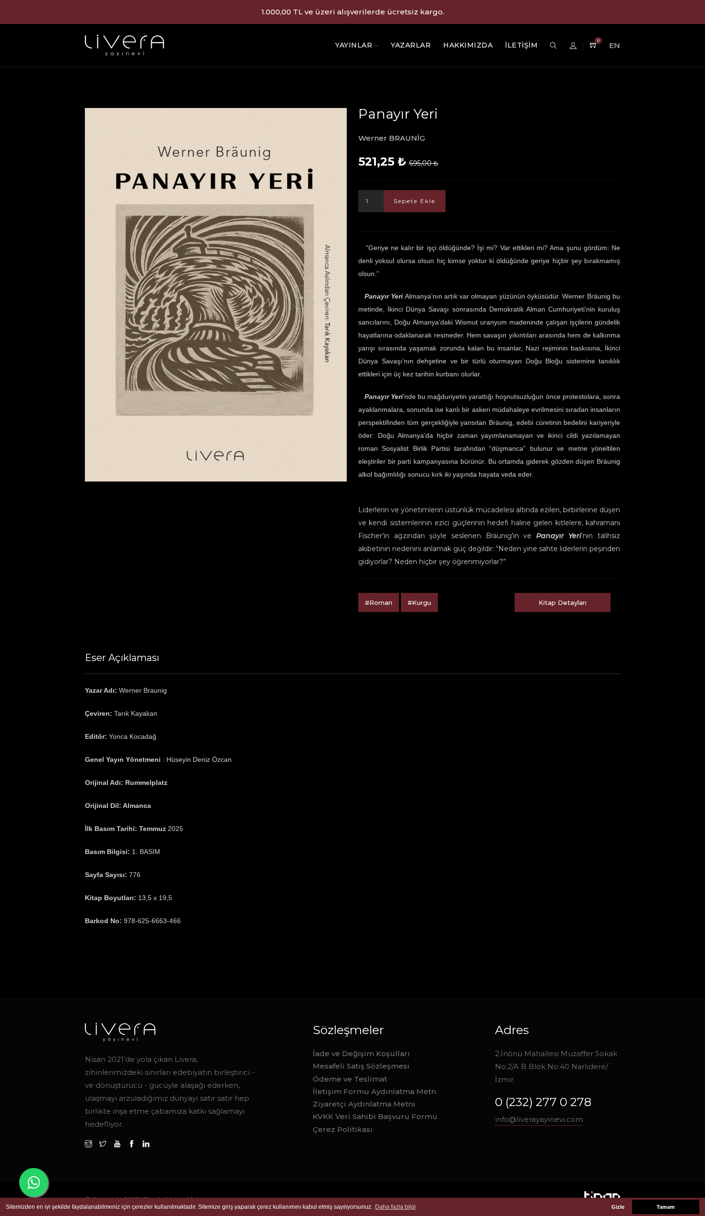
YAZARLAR (411, 45)
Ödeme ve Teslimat (350, 1079)
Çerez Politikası (343, 1129)
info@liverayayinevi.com (539, 1119)
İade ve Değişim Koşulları (361, 1053)
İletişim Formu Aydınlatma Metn (374, 1091)
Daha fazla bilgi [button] (395, 1207)
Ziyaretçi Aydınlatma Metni (364, 1103)
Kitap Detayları (563, 602)
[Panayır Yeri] (216, 295)
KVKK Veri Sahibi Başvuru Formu (375, 1116)
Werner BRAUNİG (391, 138)
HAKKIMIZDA (468, 45)
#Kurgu (419, 602)
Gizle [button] (617, 1207)
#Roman (378, 602)
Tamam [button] (666, 1207)
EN (614, 45)
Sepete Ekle (414, 201)
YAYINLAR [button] (355, 45)
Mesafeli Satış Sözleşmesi (361, 1066)
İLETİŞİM (521, 45)
